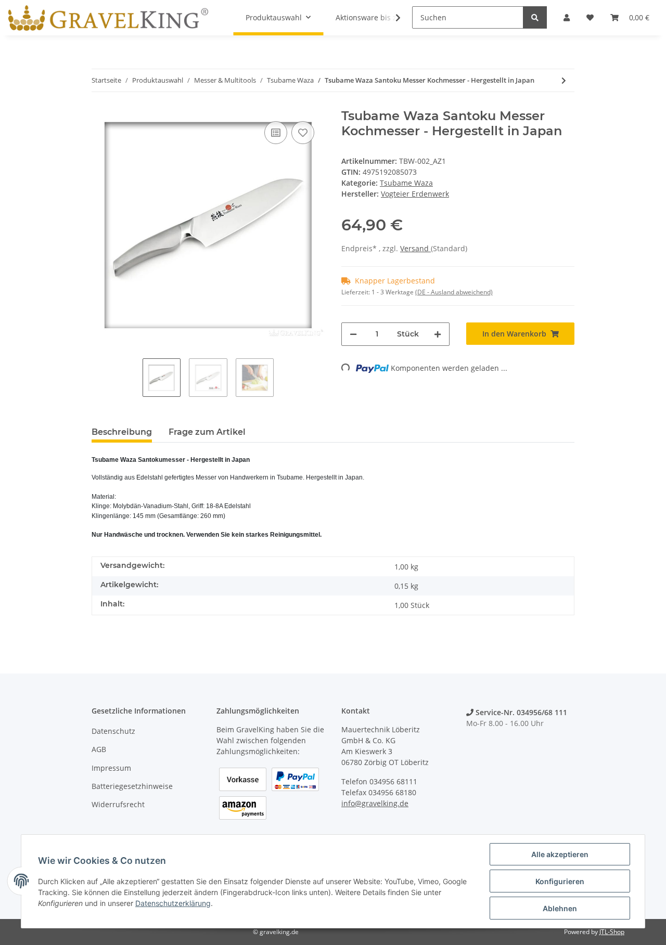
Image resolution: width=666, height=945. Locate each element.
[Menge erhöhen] (437, 334)
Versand (415, 248)
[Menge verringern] (353, 334)
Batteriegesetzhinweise (132, 786)
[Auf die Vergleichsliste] (275, 132)
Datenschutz (113, 731)
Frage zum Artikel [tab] (207, 432)
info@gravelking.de (374, 803)
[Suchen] (535, 17)
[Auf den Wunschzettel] (302, 132)
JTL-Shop (611, 931)
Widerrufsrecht (118, 804)
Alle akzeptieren (559, 854)
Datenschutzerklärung (173, 903)
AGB (99, 749)
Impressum (111, 768)
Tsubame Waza (406, 183)
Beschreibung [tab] (122, 432)
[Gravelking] (108, 17)
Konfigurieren (559, 881)
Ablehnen (560, 908)
